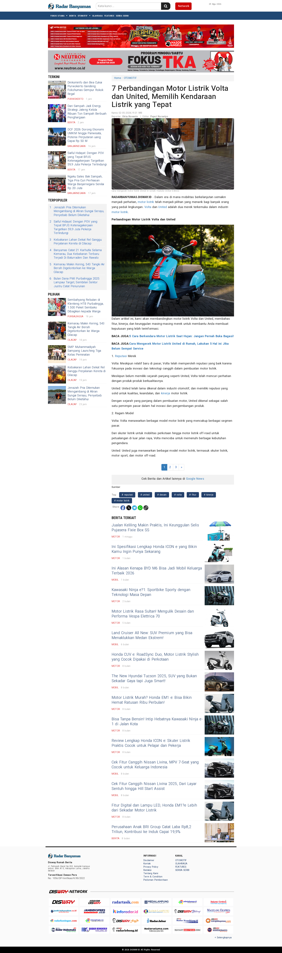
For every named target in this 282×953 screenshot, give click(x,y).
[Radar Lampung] (156, 911)
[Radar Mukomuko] (63, 930)
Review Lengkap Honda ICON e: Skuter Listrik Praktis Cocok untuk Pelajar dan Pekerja (151, 743)
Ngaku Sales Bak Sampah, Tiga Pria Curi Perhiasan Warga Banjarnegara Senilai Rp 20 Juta (86, 182)
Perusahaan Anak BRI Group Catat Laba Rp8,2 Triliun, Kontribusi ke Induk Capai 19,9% (151, 829)
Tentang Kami (150, 873)
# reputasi (127, 495)
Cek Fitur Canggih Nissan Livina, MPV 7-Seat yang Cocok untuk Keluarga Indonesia (155, 765)
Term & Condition (152, 876)
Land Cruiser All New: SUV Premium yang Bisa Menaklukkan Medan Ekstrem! (152, 635)
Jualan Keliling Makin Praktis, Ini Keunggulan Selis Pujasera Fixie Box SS (155, 527)
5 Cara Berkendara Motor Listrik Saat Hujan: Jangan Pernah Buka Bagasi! (181, 336)
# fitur (192, 495)
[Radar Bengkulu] (94, 930)
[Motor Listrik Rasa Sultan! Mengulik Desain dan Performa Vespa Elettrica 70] (219, 617)
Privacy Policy (150, 867)
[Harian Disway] (94, 902)
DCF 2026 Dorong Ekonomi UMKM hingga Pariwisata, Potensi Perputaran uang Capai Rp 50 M (86, 135)
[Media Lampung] (156, 902)
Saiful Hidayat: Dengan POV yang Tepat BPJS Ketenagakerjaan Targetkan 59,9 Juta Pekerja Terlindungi (87, 159)
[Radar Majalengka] (94, 920)
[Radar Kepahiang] (187, 920)
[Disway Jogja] (125, 920)
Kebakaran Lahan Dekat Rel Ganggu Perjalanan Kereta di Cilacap (76, 242)
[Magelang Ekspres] (219, 911)
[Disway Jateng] (187, 911)
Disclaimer (148, 860)
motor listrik (146, 202)
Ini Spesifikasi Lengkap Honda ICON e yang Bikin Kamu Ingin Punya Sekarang (154, 549)
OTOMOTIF (83, 16)
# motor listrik (121, 500)
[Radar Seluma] (156, 930)
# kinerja (208, 495)
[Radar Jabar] (156, 920)
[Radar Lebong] (125, 930)
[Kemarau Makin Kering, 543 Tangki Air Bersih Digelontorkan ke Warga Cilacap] (57, 331)
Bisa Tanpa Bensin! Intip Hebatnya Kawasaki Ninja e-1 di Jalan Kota (157, 721)
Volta (147, 207)
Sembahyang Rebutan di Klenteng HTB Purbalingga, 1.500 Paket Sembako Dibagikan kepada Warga (85, 305)
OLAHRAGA (97, 16)
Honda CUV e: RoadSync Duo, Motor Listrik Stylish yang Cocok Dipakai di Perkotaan (155, 657)
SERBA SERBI (122, 16)
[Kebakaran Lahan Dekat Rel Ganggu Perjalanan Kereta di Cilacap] (57, 375)
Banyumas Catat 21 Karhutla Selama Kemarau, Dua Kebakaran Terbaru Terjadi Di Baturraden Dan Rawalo (76, 254)
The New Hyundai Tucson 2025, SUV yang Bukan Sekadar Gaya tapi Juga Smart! (154, 678)
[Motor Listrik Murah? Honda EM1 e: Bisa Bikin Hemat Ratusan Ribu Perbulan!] (219, 703)
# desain (162, 495)
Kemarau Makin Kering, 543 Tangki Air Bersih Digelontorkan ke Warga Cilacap (77, 268)
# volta (178, 495)
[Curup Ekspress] (219, 920)
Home (117, 78)
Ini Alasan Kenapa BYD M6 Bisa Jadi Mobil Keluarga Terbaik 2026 (157, 571)
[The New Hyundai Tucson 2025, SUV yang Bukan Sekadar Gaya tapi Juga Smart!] (219, 681)
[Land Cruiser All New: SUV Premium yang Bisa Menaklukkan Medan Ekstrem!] (219, 638)
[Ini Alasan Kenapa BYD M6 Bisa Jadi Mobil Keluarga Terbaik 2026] (219, 574)
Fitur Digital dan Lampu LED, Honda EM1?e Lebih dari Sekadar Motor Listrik (154, 808)
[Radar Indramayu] (187, 902)
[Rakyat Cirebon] (219, 902)
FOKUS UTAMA (57, 16)
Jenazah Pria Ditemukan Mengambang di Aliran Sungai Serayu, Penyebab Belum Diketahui (77, 211)
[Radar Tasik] (125, 902)
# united (145, 495)
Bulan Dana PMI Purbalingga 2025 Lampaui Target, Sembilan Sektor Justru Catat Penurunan (75, 282)
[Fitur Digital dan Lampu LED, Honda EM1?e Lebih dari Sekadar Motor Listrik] (219, 811)
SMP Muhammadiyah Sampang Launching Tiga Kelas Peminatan (84, 351)
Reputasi (121, 356)
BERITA (72, 16)
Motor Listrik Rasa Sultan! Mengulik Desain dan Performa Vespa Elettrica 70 (153, 614)
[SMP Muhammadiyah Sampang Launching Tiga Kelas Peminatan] (57, 354)
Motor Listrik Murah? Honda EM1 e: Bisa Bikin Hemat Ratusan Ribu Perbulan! (152, 700)
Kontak (147, 863)
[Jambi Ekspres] (94, 911)
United (162, 207)
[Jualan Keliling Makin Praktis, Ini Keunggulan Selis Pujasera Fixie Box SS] (219, 531)
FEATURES (109, 16)
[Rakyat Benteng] (187, 930)
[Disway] (63, 902)
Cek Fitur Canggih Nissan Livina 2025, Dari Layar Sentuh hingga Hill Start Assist (154, 786)
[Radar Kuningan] (63, 920)
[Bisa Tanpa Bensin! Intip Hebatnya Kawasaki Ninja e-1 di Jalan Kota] (219, 725)
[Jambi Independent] (63, 911)
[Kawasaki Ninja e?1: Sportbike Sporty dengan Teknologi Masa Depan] (219, 595)
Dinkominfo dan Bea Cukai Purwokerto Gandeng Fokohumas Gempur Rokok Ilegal (85, 88)
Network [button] (183, 6)
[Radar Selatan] (219, 930)
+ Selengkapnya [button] (223, 937)
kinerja (165, 393)
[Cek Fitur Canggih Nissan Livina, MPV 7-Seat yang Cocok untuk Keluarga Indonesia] (219, 768)
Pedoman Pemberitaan (155, 880)
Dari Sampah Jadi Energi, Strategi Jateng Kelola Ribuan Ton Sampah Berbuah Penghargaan (87, 112)
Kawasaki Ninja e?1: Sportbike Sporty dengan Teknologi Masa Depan (151, 592)
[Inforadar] (125, 911)
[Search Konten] (165, 6)
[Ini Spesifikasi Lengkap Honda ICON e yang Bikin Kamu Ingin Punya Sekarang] (219, 552)
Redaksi (147, 870)
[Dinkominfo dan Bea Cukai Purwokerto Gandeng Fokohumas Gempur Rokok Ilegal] (57, 90)
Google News (195, 479)
